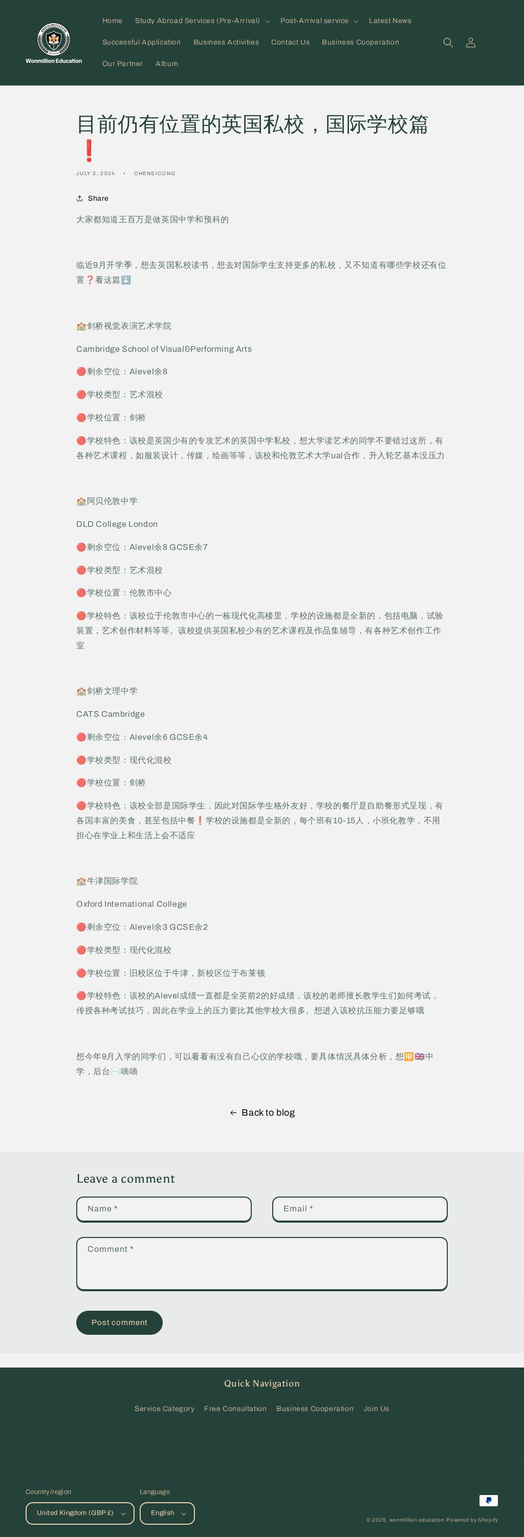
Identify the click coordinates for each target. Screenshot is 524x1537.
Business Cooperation (315, 1409)
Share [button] (98, 198)
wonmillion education (417, 1520)
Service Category (165, 1409)
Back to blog (268, 1112)
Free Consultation (235, 1409)
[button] (201, 21)
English (162, 1513)
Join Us (376, 1409)
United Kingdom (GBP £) (75, 1513)
